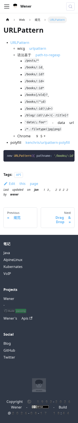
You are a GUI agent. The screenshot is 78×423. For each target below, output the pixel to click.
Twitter (9, 357)
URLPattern (19, 43)
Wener (8, 299)
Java (6, 253)
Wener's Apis (15, 318)
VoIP (7, 274)
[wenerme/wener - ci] (14, 311)
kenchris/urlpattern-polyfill (48, 143)
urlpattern (37, 48)
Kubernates (13, 267)
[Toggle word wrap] (61, 155)
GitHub (9, 350)
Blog (7, 343)
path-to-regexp (48, 55)
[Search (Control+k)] (70, 6)
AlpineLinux (12, 260)
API (18, 175)
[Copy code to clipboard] (69, 155)
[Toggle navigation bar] (6, 6)
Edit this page (23, 184)
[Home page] (7, 19)
